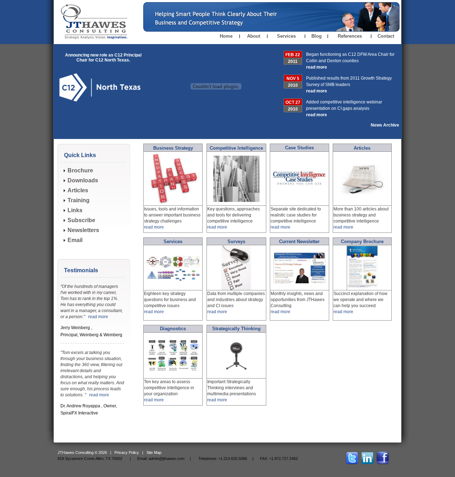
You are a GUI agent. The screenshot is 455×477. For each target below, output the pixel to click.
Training (79, 200)
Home (226, 36)
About (253, 36)
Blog (316, 36)
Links (75, 210)
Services (286, 36)
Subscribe (81, 220)
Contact (386, 36)
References (350, 36)
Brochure (80, 170)
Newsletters (83, 230)
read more (316, 67)
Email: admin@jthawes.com (160, 458)
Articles (78, 190)
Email (75, 240)
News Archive (385, 125)
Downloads (83, 180)
